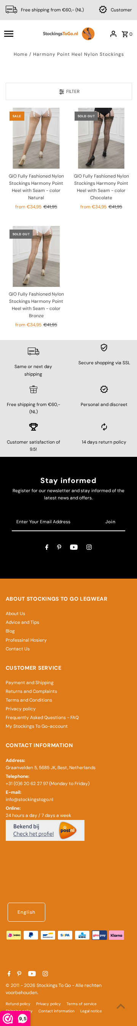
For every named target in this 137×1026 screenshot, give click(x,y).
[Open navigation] (19, 33)
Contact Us (18, 649)
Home (21, 54)
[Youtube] (74, 548)
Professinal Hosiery (26, 640)
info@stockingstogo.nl (29, 799)
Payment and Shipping (30, 683)
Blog (10, 631)
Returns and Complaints (31, 691)
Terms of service (82, 1003)
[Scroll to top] (120, 1006)
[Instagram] (89, 548)
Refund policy (18, 1003)
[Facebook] (46, 548)
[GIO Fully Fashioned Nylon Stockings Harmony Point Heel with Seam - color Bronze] (36, 256)
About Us (15, 614)
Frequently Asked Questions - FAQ (42, 717)
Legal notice (91, 1011)
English (26, 912)
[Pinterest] (59, 548)
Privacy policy (21, 709)
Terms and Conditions (29, 700)
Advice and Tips (22, 622)
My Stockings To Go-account (37, 726)
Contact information (56, 1011)
